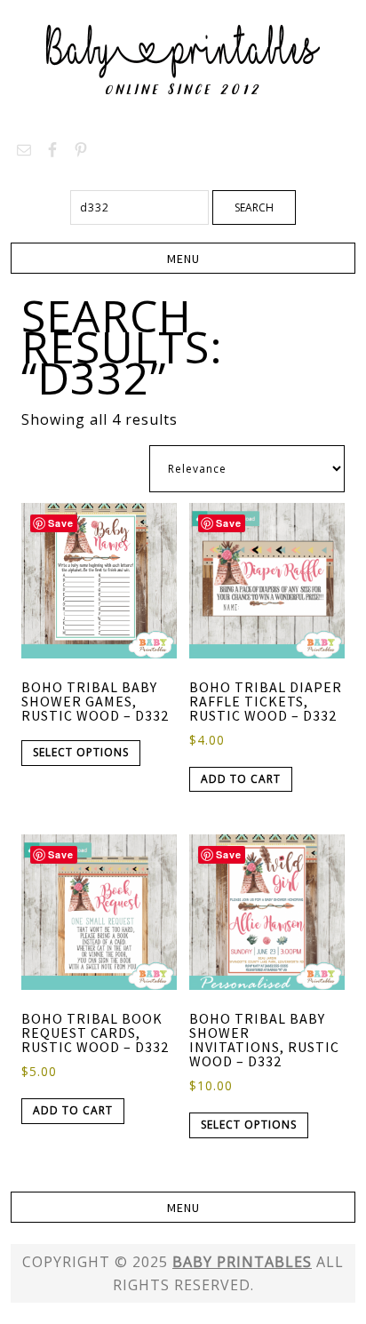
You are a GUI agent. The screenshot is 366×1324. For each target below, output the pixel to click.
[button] (182, 258)
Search (254, 207)
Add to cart (241, 778)
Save (61, 523)
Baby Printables (183, 62)
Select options (81, 752)
